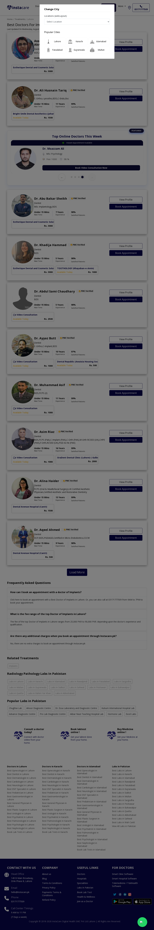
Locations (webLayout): (55, 15)
